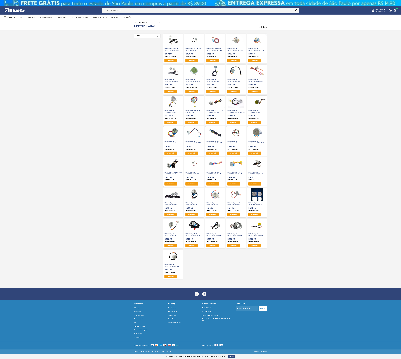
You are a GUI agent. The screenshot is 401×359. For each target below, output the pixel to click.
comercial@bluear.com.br (210, 315)
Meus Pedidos (172, 311)
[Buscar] (296, 10)
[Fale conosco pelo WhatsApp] (390, 11)
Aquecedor (32, 17)
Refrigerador (115, 17)
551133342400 (206, 308)
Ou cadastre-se (380, 11)
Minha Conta (172, 315)
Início (135, 22)
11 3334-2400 (206, 311)
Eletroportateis (61, 17)
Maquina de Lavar (82, 17)
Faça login (382, 9)
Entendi (231, 356)
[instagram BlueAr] (197, 294)
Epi (72, 17)
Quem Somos (172, 319)
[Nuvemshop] (260, 352)
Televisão (127, 17)
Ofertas (21, 17)
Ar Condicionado (45, 17)
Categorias (11, 17)
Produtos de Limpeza (99, 17)
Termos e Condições (174, 322)
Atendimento (172, 308)
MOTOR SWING (143, 22)
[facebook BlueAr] (204, 294)
